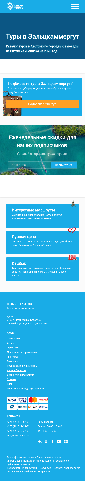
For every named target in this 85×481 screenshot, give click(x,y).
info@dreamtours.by (18, 435)
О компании (14, 338)
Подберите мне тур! (42, 104)
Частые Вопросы (16, 370)
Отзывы (11, 379)
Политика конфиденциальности (25, 388)
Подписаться (63, 165)
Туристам (12, 347)
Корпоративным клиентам (22, 365)
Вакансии (12, 361)
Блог (9, 383)
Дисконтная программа (20, 374)
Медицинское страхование (22, 352)
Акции (10, 343)
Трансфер (12, 356)
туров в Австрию (31, 46)
